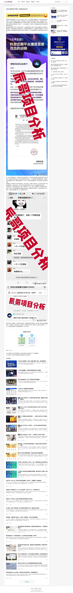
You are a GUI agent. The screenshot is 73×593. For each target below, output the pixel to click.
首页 (19, 1)
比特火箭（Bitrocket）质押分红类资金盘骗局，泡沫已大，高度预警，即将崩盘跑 (23, 480)
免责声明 (39, 588)
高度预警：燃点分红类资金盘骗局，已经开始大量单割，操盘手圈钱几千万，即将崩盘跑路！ (23, 353)
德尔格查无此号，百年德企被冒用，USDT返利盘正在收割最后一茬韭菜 (21, 535)
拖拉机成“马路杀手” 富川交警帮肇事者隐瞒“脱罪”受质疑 (30, 563)
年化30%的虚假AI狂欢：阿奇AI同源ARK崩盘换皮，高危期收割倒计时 (33, 554)
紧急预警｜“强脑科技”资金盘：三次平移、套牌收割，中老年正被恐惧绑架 (22, 517)
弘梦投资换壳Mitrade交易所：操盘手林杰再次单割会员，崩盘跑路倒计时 (22, 572)
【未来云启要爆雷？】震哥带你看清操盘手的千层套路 (29, 370)
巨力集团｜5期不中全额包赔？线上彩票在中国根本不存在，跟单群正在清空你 (22, 508)
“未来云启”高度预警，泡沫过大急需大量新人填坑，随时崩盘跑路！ (32, 361)
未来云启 (19, 19)
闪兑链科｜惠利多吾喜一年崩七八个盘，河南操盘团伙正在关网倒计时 (33, 462)
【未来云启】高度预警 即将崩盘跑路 (25, 388)
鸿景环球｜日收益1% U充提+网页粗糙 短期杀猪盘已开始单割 (19, 499)
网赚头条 (28, 1)
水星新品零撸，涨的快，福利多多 (57, 71)
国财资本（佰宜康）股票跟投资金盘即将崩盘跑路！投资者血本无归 (19, 354)
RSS (42, 591)
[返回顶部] (71, 473)
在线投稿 (35, 588)
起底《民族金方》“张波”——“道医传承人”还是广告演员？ (31, 434)
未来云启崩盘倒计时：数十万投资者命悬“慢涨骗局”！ (29, 379)
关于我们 (37, 1)
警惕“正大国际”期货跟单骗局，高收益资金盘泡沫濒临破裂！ (31, 453)
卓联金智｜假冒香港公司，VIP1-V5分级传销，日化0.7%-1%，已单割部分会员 (23, 489)
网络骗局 (32, 1)
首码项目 (23, 1)
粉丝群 (32, 588)
